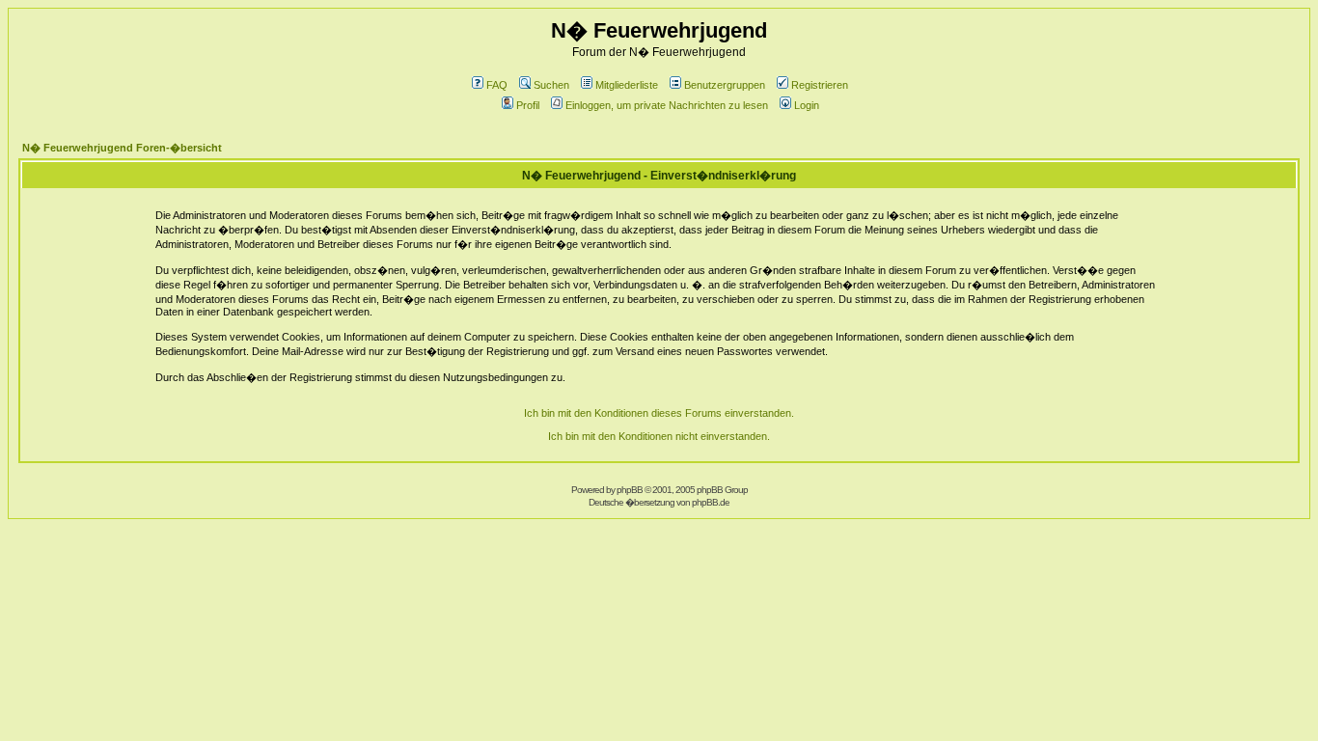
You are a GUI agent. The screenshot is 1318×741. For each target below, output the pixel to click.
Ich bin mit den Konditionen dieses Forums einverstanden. (659, 413)
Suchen (551, 85)
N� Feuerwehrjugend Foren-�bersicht (122, 147)
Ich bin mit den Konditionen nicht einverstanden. (659, 436)
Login (806, 105)
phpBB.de (710, 502)
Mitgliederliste (626, 85)
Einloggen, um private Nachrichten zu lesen (666, 105)
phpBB (630, 489)
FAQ (497, 85)
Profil (527, 105)
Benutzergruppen (724, 85)
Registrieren (819, 85)
